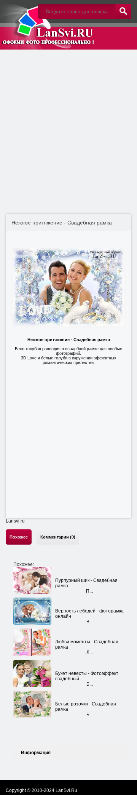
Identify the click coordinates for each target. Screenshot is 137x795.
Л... (89, 652)
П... (89, 591)
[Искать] (123, 11)
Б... (89, 684)
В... (89, 621)
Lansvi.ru (15, 521)
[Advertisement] (68, 123)
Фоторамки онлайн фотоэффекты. (47, 25)
